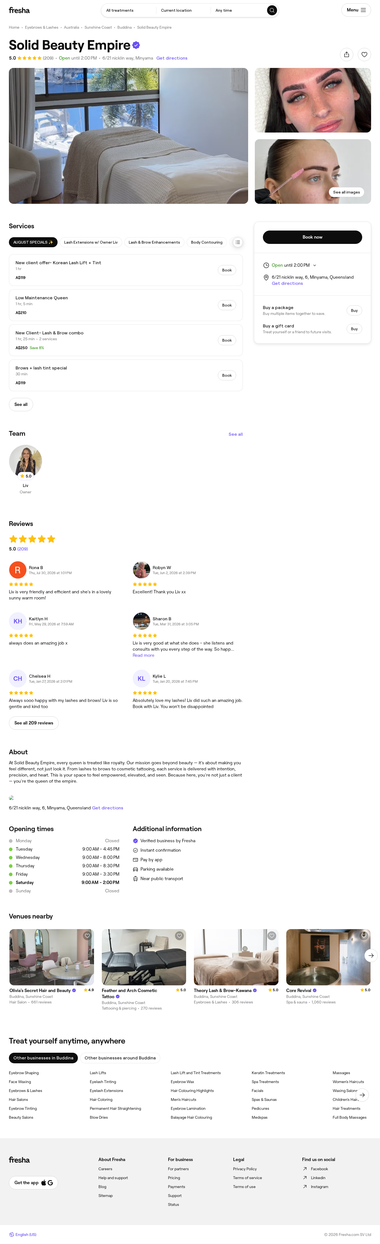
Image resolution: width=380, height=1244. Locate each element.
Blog (102, 1186)
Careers (105, 1169)
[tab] (33, 242)
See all (236, 434)
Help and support (113, 1178)
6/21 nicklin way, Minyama (127, 58)
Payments (176, 1186)
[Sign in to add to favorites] (364, 54)
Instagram (319, 1186)
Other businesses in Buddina (43, 1058)
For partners (178, 1169)
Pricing (174, 1178)
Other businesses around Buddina (120, 1058)
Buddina (124, 27)
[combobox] (129, 10)
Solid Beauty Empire (154, 27)
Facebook (319, 1169)
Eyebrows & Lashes (41, 27)
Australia (71, 27)
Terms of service (247, 1178)
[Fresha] (19, 10)
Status (173, 1204)
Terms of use (244, 1186)
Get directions (171, 58)
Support (175, 1195)
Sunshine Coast (98, 27)
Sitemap (105, 1195)
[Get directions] (126, 797)
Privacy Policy (245, 1169)
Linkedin (318, 1178)
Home (14, 27)
